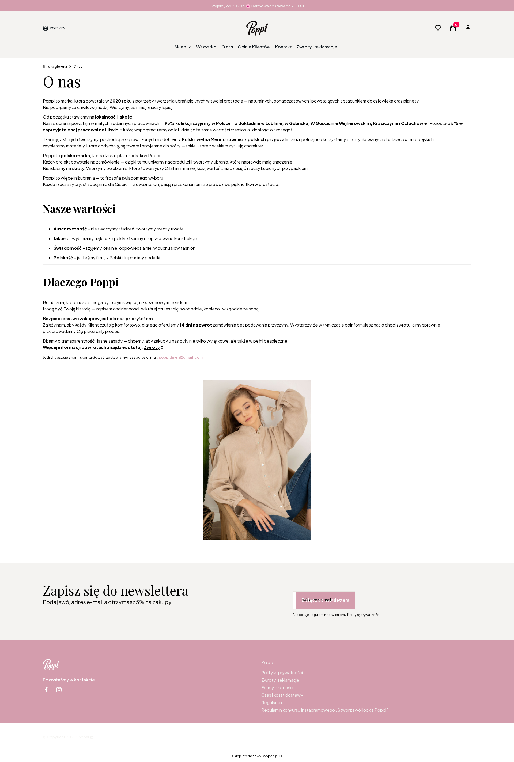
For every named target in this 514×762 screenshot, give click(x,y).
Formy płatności (277, 687)
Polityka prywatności (282, 672)
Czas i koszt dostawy (282, 695)
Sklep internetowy (255, 756)
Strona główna (55, 67)
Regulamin (271, 702)
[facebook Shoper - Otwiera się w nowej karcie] (46, 689)
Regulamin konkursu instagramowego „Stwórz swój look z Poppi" (324, 710)
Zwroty (152, 347)
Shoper (82, 736)
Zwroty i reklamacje (280, 680)
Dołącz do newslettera (325, 600)
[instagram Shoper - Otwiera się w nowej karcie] (59, 689)
